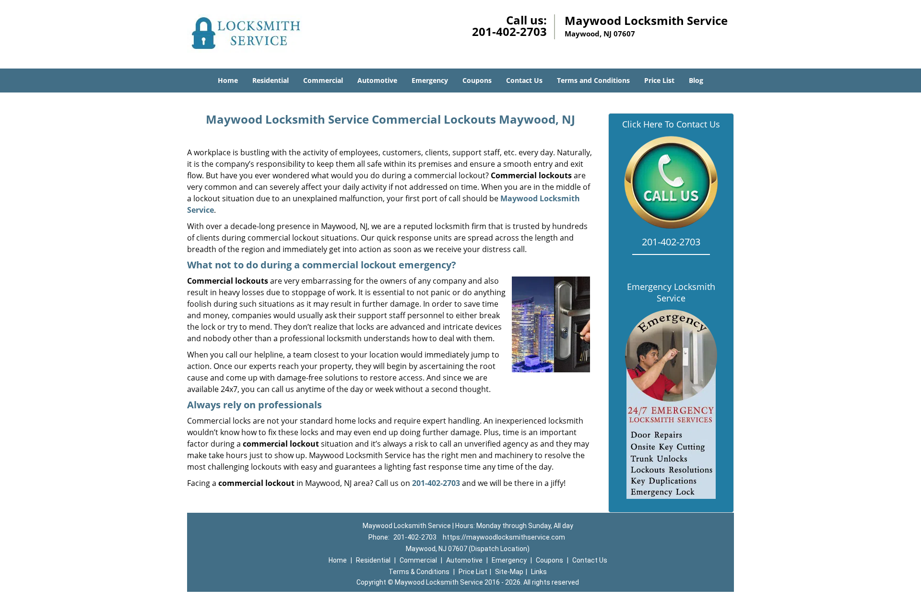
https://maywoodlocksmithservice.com (504, 537)
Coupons (477, 80)
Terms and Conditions (593, 80)
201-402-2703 (509, 31)
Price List (659, 80)
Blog (696, 80)
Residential (270, 80)
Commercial (323, 80)
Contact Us (524, 80)
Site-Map (509, 572)
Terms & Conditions (419, 572)
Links (539, 572)
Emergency (430, 80)
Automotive (377, 80)
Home (228, 80)
